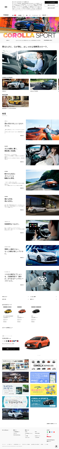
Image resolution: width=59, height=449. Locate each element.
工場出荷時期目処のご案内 (48, 40)
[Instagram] (47, 434)
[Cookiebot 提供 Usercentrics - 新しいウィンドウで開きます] (6, 15)
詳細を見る (22, 135)
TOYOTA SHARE (37, 433)
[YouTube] (54, 432)
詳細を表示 (44, 15)
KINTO (36, 431)
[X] (49, 432)
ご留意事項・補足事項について (51, 423)
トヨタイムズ (15, 433)
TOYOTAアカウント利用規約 (26, 444)
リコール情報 (46, 444)
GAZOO (26, 431)
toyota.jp (19, 3)
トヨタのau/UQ (37, 437)
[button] (56, 446)
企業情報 (42, 444)
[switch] (23, 15)
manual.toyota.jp (25, 3)
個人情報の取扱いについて (17, 444)
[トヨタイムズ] (49, 436)
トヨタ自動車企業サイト (16, 431)
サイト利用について (9, 444)
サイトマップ (4, 444)
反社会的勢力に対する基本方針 (35, 444)
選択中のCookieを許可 (51, 5)
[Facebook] (52, 432)
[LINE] (47, 432)
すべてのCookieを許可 (51, 2)
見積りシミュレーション (11, 348)
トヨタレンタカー (27, 437)
